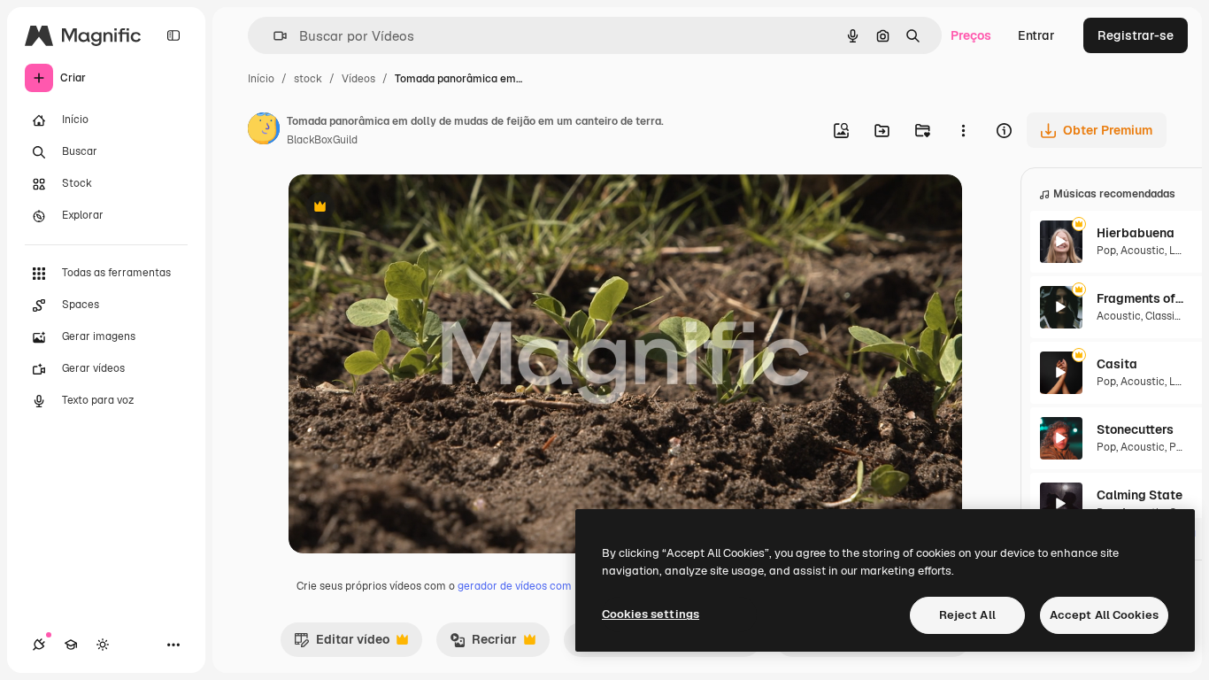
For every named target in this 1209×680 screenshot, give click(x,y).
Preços (971, 35)
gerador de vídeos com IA (521, 586)
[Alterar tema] (103, 644)
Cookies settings (650, 614)
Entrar (1036, 35)
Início (261, 79)
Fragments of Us (1141, 298)
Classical (1167, 316)
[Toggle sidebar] (173, 35)
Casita (1117, 364)
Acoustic (1142, 250)
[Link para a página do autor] (264, 131)
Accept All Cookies (1104, 614)
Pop (1106, 250)
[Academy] (71, 644)
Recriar (483, 643)
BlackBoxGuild (322, 140)
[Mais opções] (963, 130)
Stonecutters (1135, 429)
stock (308, 79)
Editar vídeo (341, 643)
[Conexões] (39, 644)
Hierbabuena (1135, 233)
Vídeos (358, 79)
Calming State (1139, 495)
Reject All (967, 614)
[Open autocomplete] (273, 35)
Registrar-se (1135, 35)
